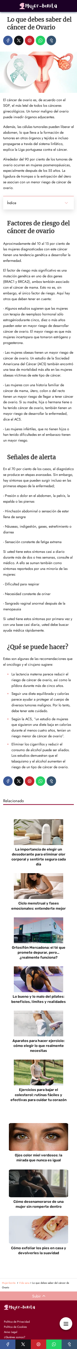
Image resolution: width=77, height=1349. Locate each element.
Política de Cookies (15, 1327)
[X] (18, 40)
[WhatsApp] (40, 40)
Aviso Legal (10, 1332)
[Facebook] (8, 40)
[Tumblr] (51, 40)
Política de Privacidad (17, 1322)
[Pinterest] (29, 40)
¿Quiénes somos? (14, 1337)
